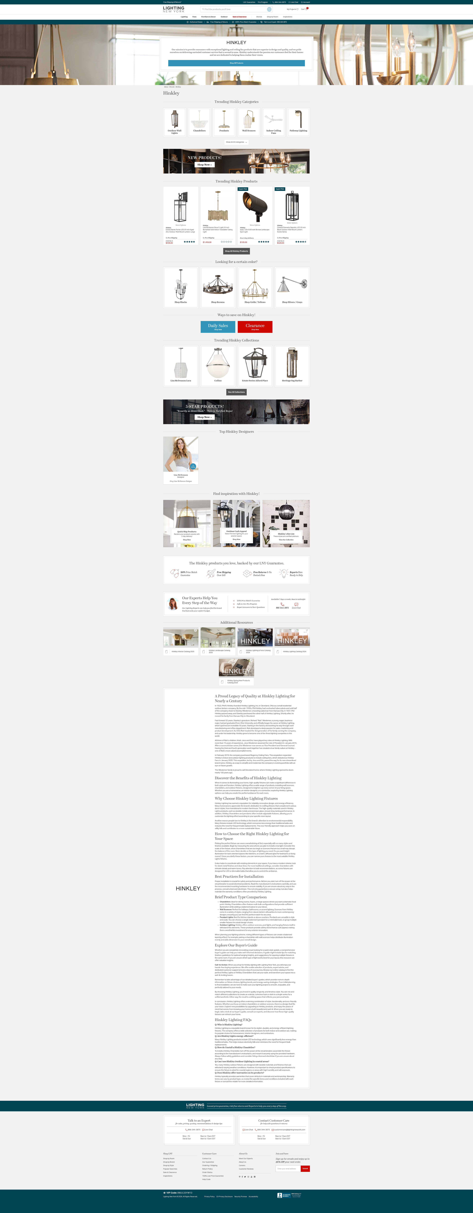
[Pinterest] (239, 1177)
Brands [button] (259, 17)
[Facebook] (242, 1177)
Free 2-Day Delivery (247, 238)
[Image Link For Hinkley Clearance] (255, 327)
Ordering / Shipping (209, 1165)
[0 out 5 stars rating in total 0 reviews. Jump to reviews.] (227, 241)
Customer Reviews (246, 1169)
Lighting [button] (184, 17)
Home (166, 87)
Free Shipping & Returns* (172, 2)
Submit (305, 1169)
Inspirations (167, 1176)
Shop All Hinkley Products (236, 251)
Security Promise (240, 1196)
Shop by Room (168, 1159)
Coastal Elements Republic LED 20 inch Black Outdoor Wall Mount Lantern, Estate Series (291, 230)
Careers (242, 1165)
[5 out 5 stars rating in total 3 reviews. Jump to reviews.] (264, 241)
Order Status (207, 1172)
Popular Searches (170, 1169)
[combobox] (236, 9)
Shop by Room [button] (272, 17)
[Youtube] (251, 1177)
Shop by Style (168, 1165)
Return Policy (207, 1169)
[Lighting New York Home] (173, 9)
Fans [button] (194, 17)
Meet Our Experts (246, 1159)
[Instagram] (248, 1177)
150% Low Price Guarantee (213, 1176)
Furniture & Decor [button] (208, 17)
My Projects (291, 9)
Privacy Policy (209, 1196)
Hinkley (178, 87)
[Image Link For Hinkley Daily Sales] (218, 327)
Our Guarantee (208, 1162)
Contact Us (206, 1159)
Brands (171, 87)
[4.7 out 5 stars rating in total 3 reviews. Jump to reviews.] (301, 241)
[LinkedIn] (255, 1177)
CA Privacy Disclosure (224, 1196)
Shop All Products (236, 63)
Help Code (206, 1179)
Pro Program (263, 2)
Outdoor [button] (224, 17)
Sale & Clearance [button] (239, 17)
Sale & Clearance (170, 1172)
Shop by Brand (169, 1162)
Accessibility (253, 1196)
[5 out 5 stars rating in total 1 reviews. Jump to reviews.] (190, 241)
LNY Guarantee (249, 2)
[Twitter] (245, 1177)
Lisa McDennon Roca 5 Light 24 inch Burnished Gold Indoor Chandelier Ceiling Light (218, 230)
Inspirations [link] (287, 17)
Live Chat (294, 2)
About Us (242, 1162)
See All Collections (236, 392)
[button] (305, 2)
